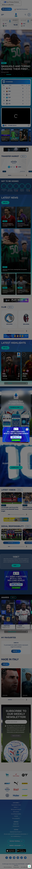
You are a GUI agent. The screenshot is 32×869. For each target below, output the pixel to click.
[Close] (27, 429)
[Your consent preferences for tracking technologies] (29, 866)
